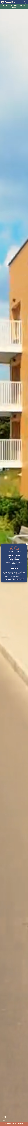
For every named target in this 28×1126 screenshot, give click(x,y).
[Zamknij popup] (27, 544)
